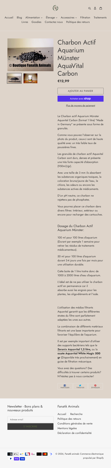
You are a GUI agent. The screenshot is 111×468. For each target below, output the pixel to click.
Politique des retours (69, 419)
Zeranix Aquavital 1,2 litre (74, 349)
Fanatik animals (72, 453)
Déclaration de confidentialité (75, 433)
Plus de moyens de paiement (80, 105)
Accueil (62, 414)
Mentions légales (67, 428)
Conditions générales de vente (75, 424)
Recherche (76, 414)
